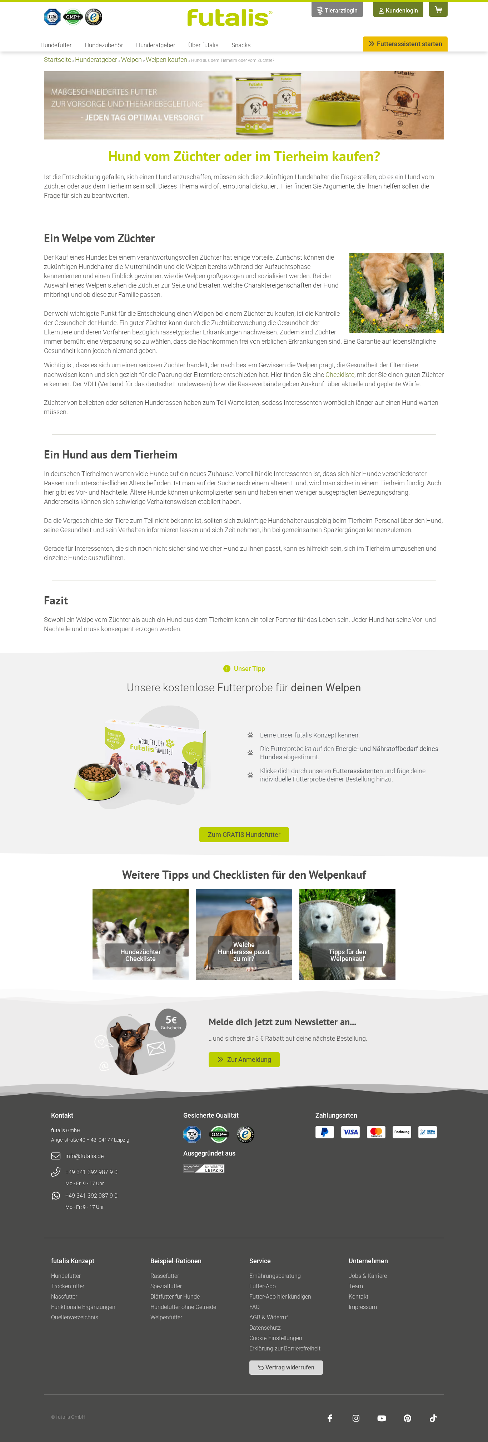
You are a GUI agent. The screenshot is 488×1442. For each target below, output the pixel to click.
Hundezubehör (104, 45)
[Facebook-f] (330, 1418)
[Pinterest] (407, 1418)
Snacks (241, 45)
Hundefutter (56, 45)
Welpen (131, 59)
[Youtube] (381, 1418)
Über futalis (203, 45)
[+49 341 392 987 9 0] (55, 1172)
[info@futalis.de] (55, 1156)
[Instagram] (356, 1418)
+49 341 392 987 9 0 (91, 1172)
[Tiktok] (433, 1418)
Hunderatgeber (155, 45)
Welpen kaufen (166, 59)
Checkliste (339, 374)
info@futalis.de (84, 1156)
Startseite (57, 59)
